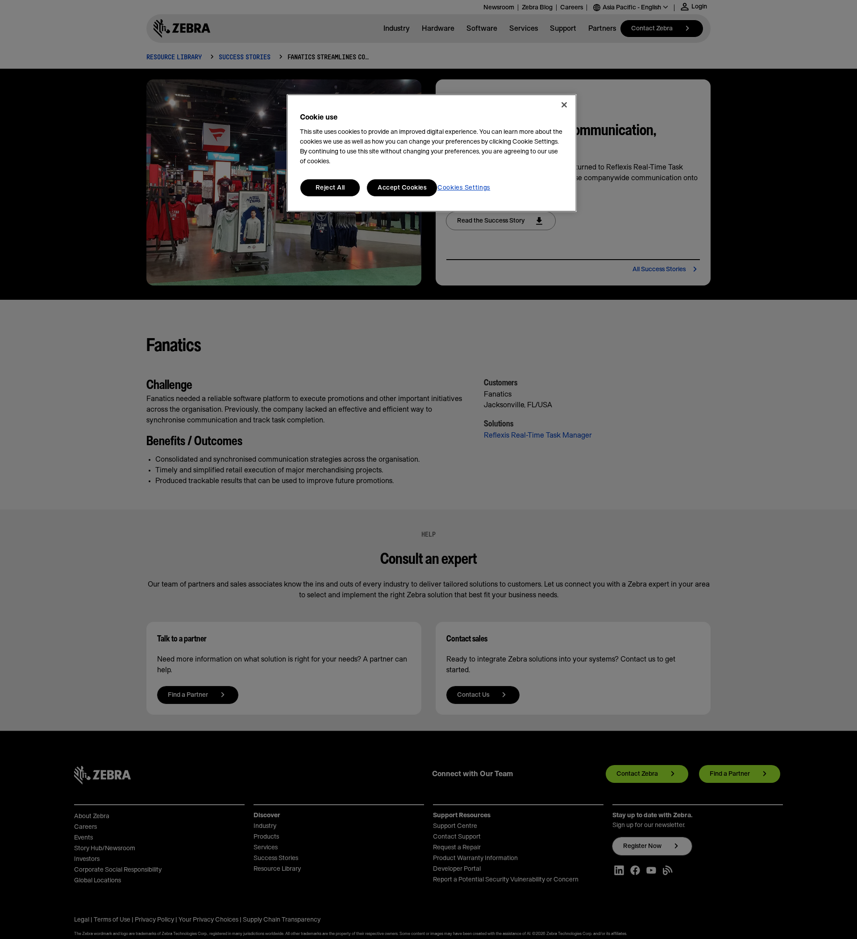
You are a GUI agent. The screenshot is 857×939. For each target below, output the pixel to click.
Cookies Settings (463, 188)
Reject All (330, 188)
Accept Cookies (402, 188)
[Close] (564, 105)
